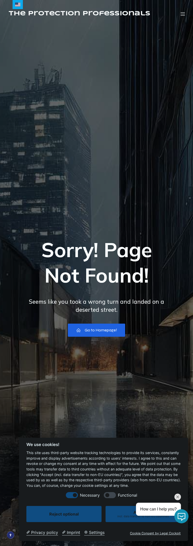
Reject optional (64, 514)
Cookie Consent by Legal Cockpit (155, 533)
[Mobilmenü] (182, 14)
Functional (127, 495)
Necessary (90, 495)
